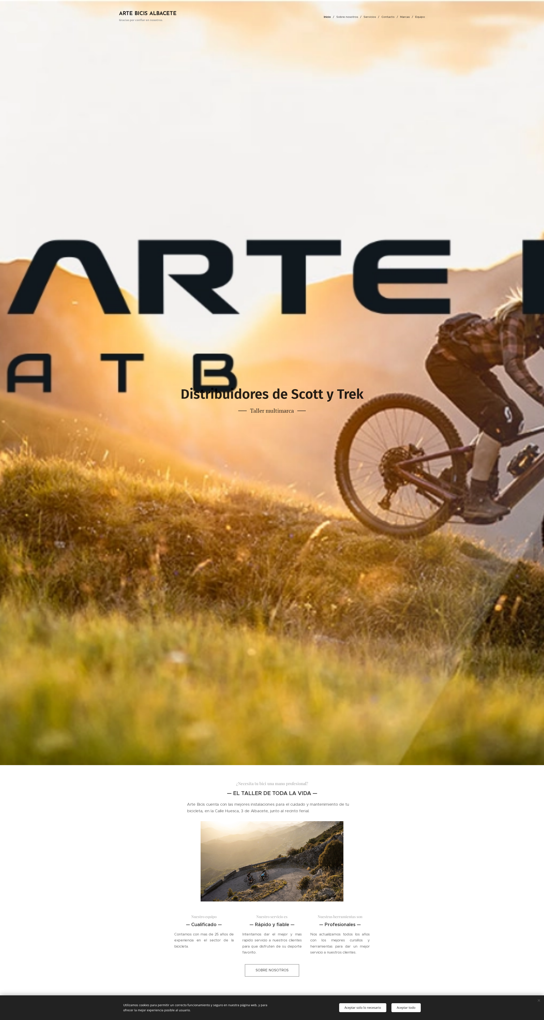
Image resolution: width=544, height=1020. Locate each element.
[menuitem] (328, 17)
